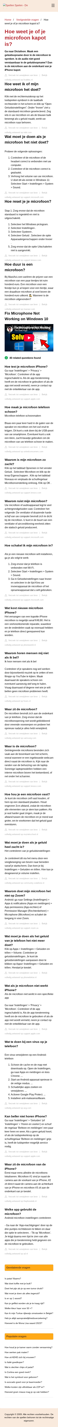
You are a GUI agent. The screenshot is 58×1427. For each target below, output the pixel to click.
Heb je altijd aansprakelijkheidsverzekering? (26, 1318)
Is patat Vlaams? (13, 1278)
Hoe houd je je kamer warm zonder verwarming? (28, 1347)
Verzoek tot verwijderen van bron (23, 75)
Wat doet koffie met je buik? (18, 1283)
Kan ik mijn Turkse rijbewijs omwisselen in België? (29, 1313)
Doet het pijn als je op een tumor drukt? (24, 1288)
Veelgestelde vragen (27, 19)
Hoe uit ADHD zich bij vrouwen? (20, 1357)
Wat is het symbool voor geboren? (21, 1377)
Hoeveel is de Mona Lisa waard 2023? (23, 1323)
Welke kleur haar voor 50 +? (18, 1308)
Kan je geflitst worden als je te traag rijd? (24, 1303)
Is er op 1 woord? (13, 1298)
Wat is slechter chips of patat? (19, 1367)
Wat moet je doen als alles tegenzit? (22, 1293)
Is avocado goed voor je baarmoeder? (23, 1382)
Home (8, 19)
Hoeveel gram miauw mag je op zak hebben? (27, 1392)
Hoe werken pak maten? (17, 1352)
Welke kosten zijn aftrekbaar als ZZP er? (24, 1387)
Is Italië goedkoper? (14, 1362)
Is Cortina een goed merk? (18, 1372)
